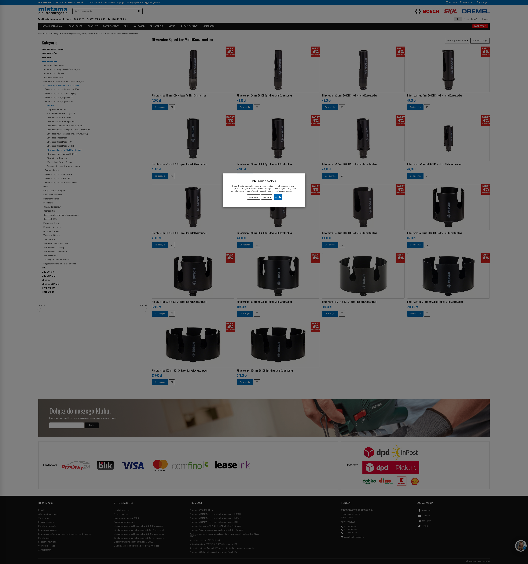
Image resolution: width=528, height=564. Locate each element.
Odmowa (267, 197)
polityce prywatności (284, 191)
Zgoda (278, 197)
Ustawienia (253, 197)
